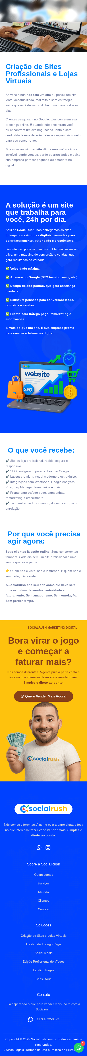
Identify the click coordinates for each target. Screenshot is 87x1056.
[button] (77, 11)
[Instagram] (48, 847)
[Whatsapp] (39, 847)
